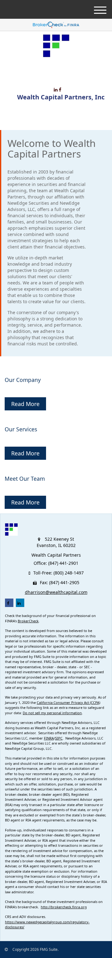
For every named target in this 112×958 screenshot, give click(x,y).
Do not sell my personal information (52, 712)
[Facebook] (60, 90)
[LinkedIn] (56, 90)
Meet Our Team (25, 478)
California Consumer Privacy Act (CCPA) (68, 702)
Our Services (21, 429)
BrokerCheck (28, 621)
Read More (25, 404)
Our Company (23, 380)
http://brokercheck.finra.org (64, 907)
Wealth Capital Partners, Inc (61, 97)
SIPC (59, 738)
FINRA (49, 738)
